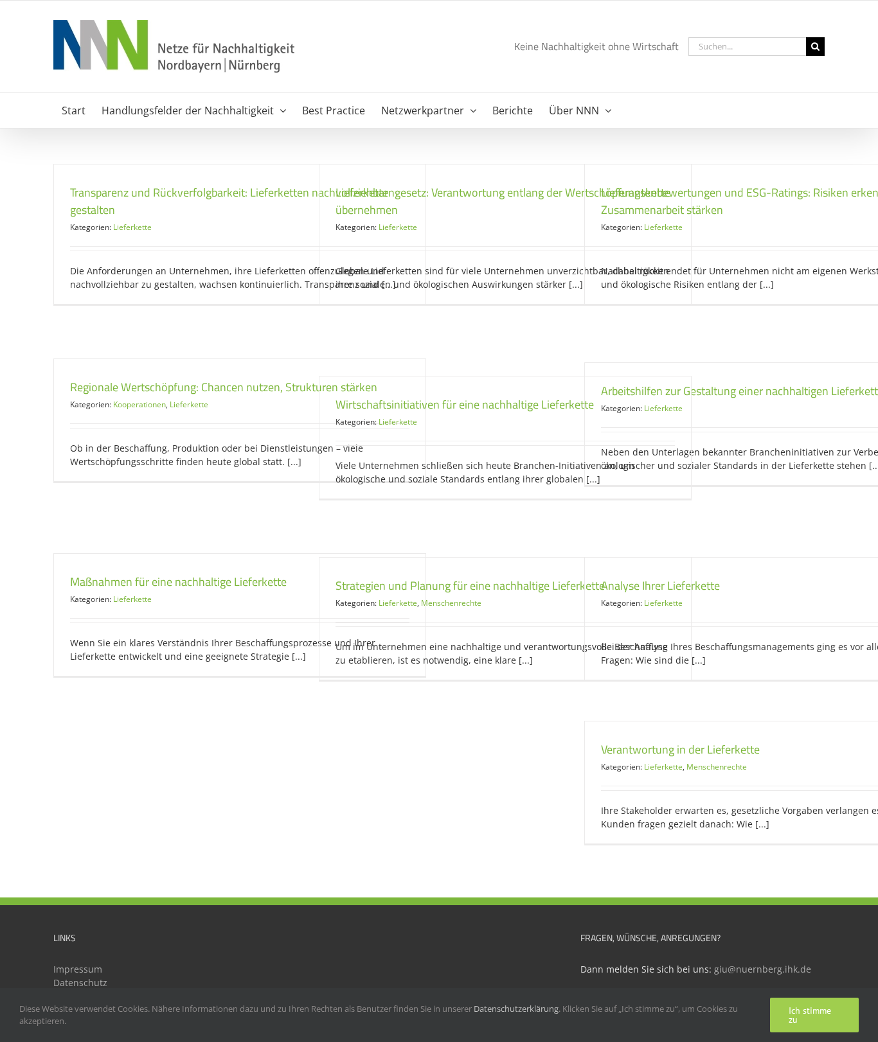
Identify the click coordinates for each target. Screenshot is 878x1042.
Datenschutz (80, 982)
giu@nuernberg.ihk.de (762, 969)
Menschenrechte (451, 602)
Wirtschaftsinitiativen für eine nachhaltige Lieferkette (465, 404)
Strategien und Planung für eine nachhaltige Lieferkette (470, 585)
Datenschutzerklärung (516, 1008)
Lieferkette (132, 227)
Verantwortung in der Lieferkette (680, 749)
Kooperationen (139, 404)
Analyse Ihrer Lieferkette (660, 585)
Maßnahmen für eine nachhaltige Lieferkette (178, 581)
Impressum (77, 969)
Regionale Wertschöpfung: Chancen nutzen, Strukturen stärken (223, 387)
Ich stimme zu (810, 1015)
